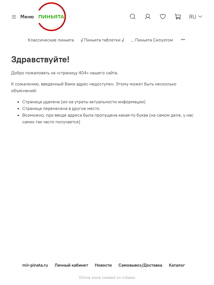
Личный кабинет (71, 265)
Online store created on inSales (107, 277)
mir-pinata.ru (35, 265)
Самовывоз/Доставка (140, 265)
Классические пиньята (51, 40)
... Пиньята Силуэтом (152, 40)
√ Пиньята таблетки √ (102, 40)
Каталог (177, 265)
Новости (103, 265)
